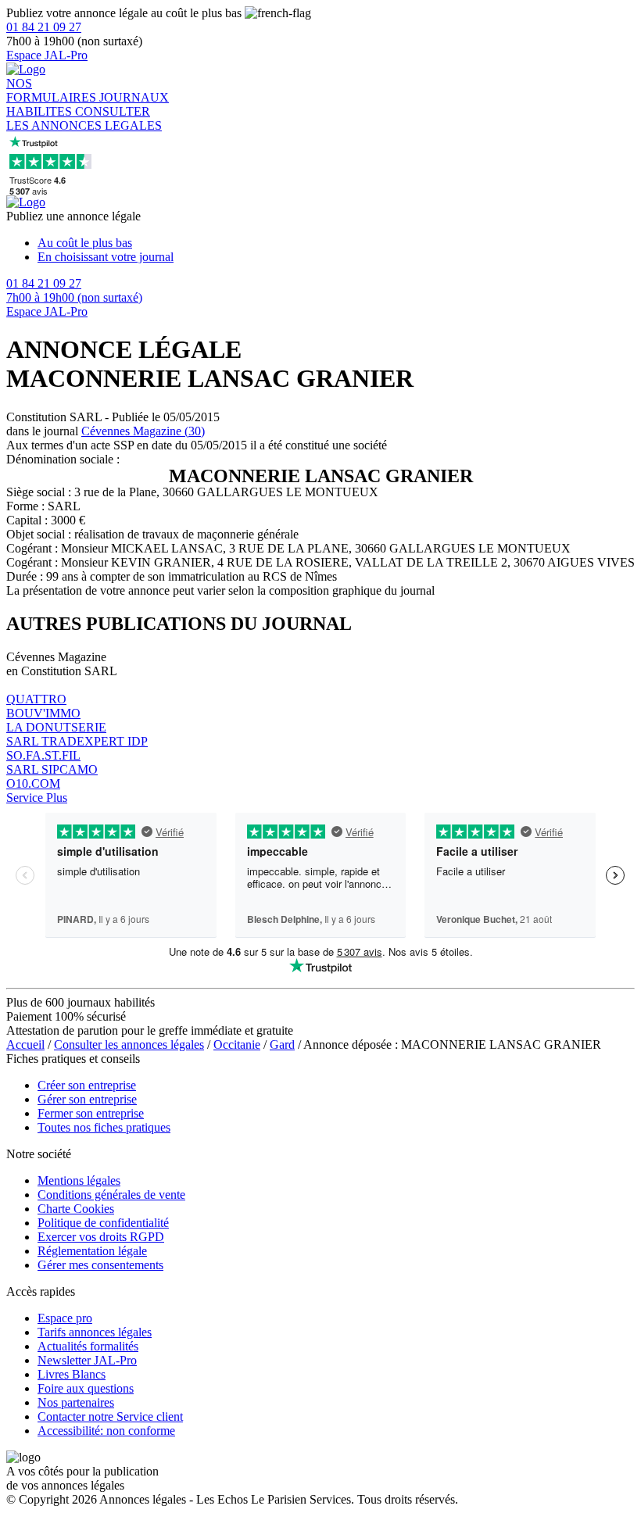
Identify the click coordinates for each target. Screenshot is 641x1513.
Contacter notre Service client (110, 1416)
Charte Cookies (76, 1208)
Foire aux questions (86, 1388)
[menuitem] (336, 243)
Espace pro (65, 1318)
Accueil (25, 1044)
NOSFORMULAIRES (52, 90)
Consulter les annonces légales (129, 1044)
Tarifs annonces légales (95, 1332)
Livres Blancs (72, 1374)
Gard (282, 1044)
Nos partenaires (76, 1402)
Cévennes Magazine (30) (143, 431)
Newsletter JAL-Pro (87, 1360)
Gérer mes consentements (100, 1265)
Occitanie (236, 1044)
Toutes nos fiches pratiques (104, 1127)
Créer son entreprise (87, 1085)
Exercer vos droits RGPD (101, 1236)
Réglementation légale (92, 1250)
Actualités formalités (88, 1346)
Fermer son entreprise (91, 1113)
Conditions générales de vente (111, 1194)
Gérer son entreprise (87, 1099)
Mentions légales (79, 1180)
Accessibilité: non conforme (106, 1430)
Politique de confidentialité (103, 1222)
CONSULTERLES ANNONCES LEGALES (84, 118)
